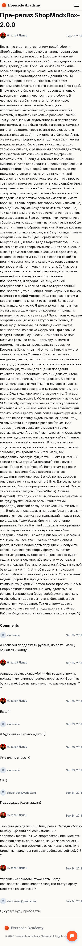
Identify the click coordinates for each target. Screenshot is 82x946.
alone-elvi (13, 635)
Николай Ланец (17, 35)
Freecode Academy (24, 5)
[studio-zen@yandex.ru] (3, 792)
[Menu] (77, 5)
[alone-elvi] (3, 635)
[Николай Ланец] (3, 35)
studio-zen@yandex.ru (21, 792)
